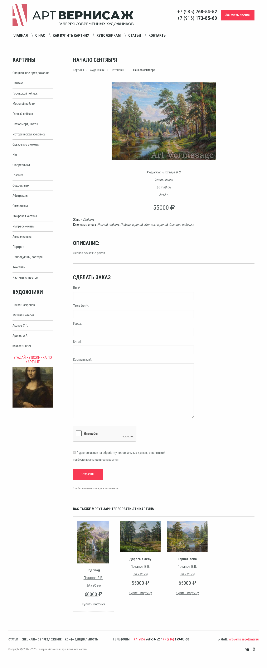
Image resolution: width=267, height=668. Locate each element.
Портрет (18, 247)
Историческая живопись (29, 134)
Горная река (187, 559)
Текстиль (19, 267)
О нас (40, 35)
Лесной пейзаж (108, 225)
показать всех (22, 346)
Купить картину (93, 604)
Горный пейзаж (23, 114)
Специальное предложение (31, 73)
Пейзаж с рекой (131, 225)
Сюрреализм (21, 165)
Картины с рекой (156, 225)
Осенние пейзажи (181, 225)
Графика (18, 175)
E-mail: (77, 341)
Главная (20, 35)
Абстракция (20, 196)
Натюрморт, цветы (25, 124)
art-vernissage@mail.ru (244, 639)
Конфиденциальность (81, 639)
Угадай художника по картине (33, 359)
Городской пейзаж (25, 93)
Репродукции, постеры (28, 257)
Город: (77, 324)
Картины (78, 70)
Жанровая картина (25, 216)
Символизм (20, 206)
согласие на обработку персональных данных (116, 453)
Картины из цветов (25, 277)
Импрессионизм (23, 226)
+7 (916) (197, 18)
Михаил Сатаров (23, 315)
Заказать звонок (238, 15)
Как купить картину (71, 35)
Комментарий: (82, 359)
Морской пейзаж (24, 104)
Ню (15, 155)
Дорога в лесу (140, 559)
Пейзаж (18, 83)
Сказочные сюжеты (26, 144)
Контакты (157, 35)
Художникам (109, 35)
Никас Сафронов (24, 305)
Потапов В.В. (119, 70)
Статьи (134, 35)
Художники (97, 70)
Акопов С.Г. (20, 325)
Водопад (93, 570)
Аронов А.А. (20, 336)
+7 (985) (197, 12)
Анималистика (22, 237)
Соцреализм (21, 185)
